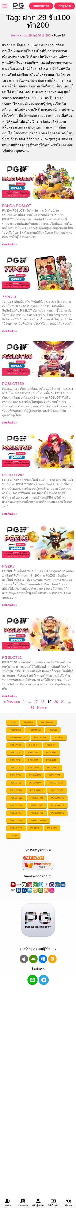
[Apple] (24, 959)
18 (43, 702)
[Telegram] (44, 980)
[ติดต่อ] (68, 1201)
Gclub (13, 722)
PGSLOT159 (13, 384)
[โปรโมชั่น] (53, 1201)
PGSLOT (51, 745)
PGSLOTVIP (13, 475)
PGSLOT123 (36, 790)
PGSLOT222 (16, 798)
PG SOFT (52, 828)
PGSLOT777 (16, 813)
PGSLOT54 (15, 775)
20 (56, 702)
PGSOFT (34, 828)
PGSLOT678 (57, 805)
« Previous (12, 702)
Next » (42, 707)
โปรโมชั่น (53, 1205)
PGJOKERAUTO (18, 737)
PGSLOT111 (16, 790)
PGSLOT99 (35, 783)
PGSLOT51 (12, 657)
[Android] (33, 959)
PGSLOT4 (15, 760)
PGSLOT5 (33, 760)
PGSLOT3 (51, 752)
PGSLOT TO (16, 828)
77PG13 (9, 297)
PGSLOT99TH (56, 783)
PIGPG (13, 835)
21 (63, 702)
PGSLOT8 (15, 767)
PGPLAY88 (15, 745)
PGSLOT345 (37, 798)
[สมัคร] (7, 1201)
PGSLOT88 (15, 783)
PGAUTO (28, 722)
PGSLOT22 (53, 767)
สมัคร (8, 1205)
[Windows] (43, 959)
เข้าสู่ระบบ (38, 1205)
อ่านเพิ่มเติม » (9, 244)
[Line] (32, 980)
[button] (4, 6)
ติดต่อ (68, 1205)
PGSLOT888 (57, 813)
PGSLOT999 (16, 820)
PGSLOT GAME (38, 820)
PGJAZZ (53, 730)
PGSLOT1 (15, 752)
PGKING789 (40, 737)
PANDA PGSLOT (16, 206)
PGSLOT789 (37, 813)
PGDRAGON (47, 722)
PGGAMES (15, 730)
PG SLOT (34, 745)
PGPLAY (58, 737)
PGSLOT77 (54, 775)
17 (36, 702)
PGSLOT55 (35, 775)
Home (15, 35)
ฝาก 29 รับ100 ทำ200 (36, 35)
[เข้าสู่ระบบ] (38, 1201)
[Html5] (52, 959)
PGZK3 (8, 566)
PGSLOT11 (33, 767)
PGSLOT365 (57, 798)
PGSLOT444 (16, 805)
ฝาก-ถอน (23, 1205)
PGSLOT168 (57, 790)
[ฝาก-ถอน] (22, 1201)
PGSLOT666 (37, 805)
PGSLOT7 (51, 760)
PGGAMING (35, 730)
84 (32, 707)
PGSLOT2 (33, 752)
